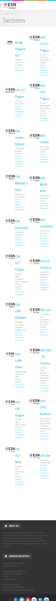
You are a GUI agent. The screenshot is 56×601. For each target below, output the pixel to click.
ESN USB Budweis (20, 311)
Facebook (19, 67)
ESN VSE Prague (19, 408)
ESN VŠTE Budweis (45, 407)
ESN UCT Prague (19, 263)
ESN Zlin (45, 456)
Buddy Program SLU (20, 49)
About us (13, 13)
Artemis (18, 166)
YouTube (44, 75)
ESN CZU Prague (44, 92)
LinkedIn (43, 290)
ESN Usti (45, 310)
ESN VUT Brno (18, 455)
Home (6, 13)
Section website (43, 66)
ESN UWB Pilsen (18, 360)
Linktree (18, 116)
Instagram (19, 70)
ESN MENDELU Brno (21, 183)
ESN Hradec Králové (19, 137)
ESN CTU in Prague (44, 44)
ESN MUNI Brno (43, 184)
